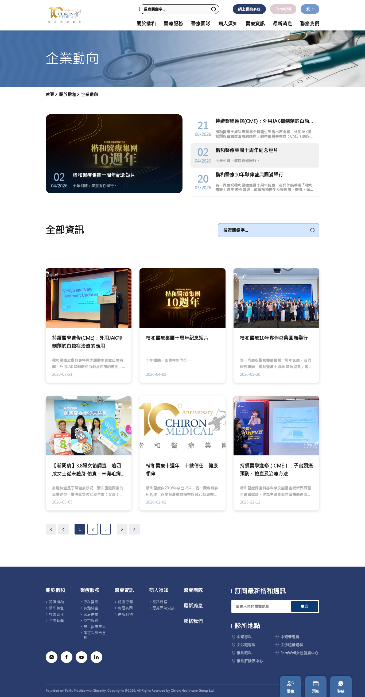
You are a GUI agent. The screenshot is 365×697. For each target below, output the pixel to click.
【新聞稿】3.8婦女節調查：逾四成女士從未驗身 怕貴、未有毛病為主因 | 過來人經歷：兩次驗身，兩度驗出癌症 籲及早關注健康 (87, 470)
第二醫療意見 (94, 626)
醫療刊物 (125, 614)
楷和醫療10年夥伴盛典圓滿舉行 (274, 338)
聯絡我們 (309, 23)
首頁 (50, 94)
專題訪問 (125, 608)
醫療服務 (89, 590)
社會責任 (56, 614)
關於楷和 (55, 590)
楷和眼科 (244, 652)
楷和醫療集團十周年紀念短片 (177, 338)
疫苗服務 (90, 620)
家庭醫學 (90, 614)
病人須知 (158, 590)
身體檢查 (90, 608)
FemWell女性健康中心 (300, 652)
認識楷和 (56, 601)
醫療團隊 (200, 23)
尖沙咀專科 (246, 644)
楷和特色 (56, 608)
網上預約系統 (249, 9)
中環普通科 (290, 636)
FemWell (283, 9)
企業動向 (89, 94)
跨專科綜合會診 (94, 635)
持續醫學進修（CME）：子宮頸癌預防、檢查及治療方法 (276, 470)
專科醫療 (90, 601)
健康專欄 (125, 601)
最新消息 (282, 23)
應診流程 (159, 601)
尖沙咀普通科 (292, 644)
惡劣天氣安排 (163, 608)
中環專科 (244, 636)
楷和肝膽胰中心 (250, 661)
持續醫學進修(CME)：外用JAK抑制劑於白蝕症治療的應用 (87, 342)
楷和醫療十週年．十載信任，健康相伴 (182, 470)
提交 (304, 606)
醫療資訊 (124, 590)
